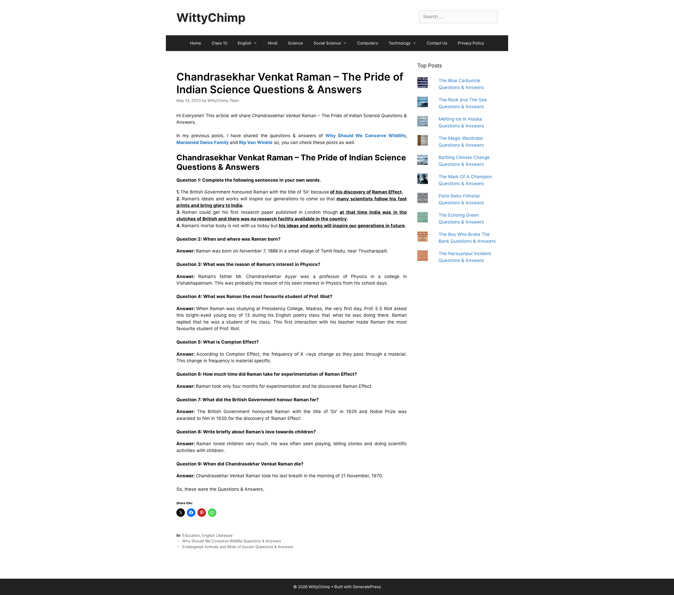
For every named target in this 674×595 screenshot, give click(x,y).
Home (195, 43)
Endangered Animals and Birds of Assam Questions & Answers (237, 546)
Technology (399, 43)
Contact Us (437, 43)
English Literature (217, 535)
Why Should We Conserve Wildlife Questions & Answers (231, 541)
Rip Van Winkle (255, 142)
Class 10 (219, 43)
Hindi (272, 43)
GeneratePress (367, 586)
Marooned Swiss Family (202, 142)
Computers (367, 43)
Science (295, 43)
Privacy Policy (471, 43)
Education (191, 535)
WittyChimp (210, 17)
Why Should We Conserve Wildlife (365, 135)
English (244, 43)
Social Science (327, 43)
